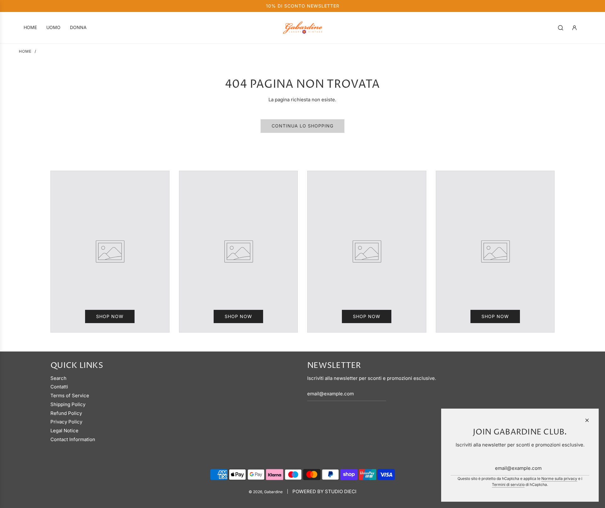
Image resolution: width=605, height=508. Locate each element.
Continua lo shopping (302, 125)
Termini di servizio (508, 484)
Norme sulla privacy (559, 478)
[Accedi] (574, 28)
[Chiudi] (587, 420)
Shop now (110, 316)
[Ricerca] (561, 28)
